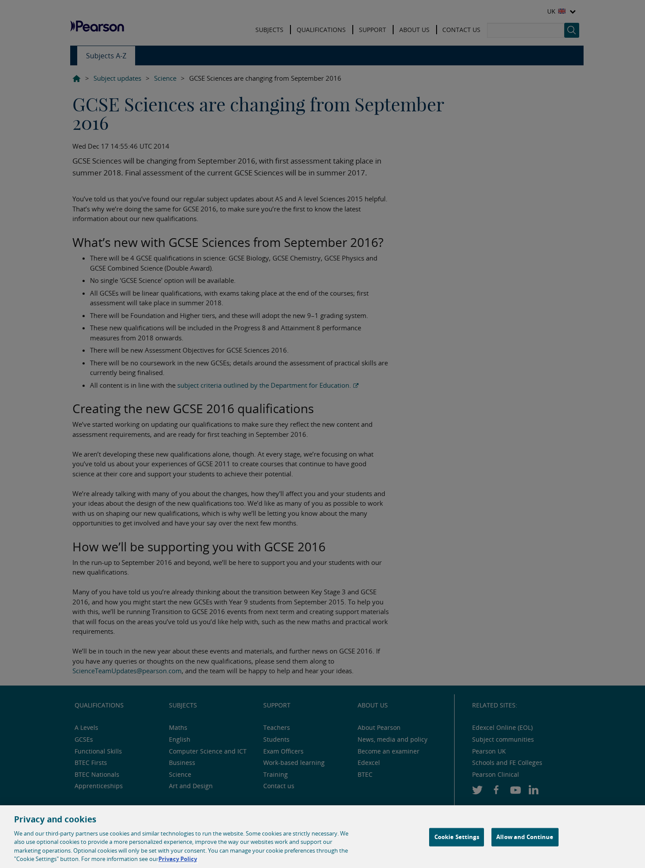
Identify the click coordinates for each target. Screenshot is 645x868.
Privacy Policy (177, 859)
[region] (322, 836)
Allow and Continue (524, 837)
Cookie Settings (456, 837)
